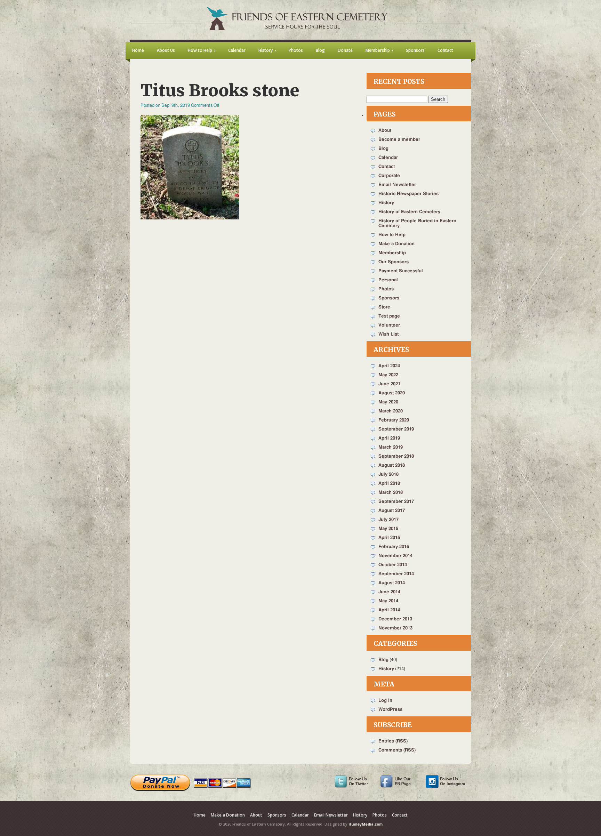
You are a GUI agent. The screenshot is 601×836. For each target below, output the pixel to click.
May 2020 (388, 402)
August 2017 (391, 510)
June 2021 (389, 384)
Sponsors (388, 298)
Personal (388, 280)
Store (384, 307)
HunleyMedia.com (365, 824)
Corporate (389, 176)
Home (200, 815)
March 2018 (390, 492)
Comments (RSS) (397, 750)
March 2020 (390, 411)
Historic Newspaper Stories (408, 194)
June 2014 (389, 592)
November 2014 (395, 556)
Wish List (388, 334)
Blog (383, 148)
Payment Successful (400, 271)
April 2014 (389, 610)
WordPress (390, 709)
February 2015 (393, 547)
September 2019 (396, 429)
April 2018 (389, 483)
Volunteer (389, 325)
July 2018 (388, 474)
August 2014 (391, 583)
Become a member (399, 139)
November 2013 (395, 628)
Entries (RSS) (393, 741)
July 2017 (388, 519)
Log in (385, 700)
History (386, 203)
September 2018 (396, 456)
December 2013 (395, 619)
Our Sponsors (393, 262)
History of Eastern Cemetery (409, 212)
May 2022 (388, 375)
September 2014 (396, 574)
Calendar (388, 157)
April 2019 (389, 438)
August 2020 (391, 393)
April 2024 (389, 366)
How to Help (392, 235)
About (384, 130)
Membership (392, 253)
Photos (386, 289)
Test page (389, 316)
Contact (386, 166)
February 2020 (393, 420)
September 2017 (396, 501)
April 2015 (389, 538)
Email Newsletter (397, 185)
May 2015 (388, 528)
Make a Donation (396, 244)
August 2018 (391, 465)
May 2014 (388, 601)
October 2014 (392, 565)
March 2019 (390, 447)
